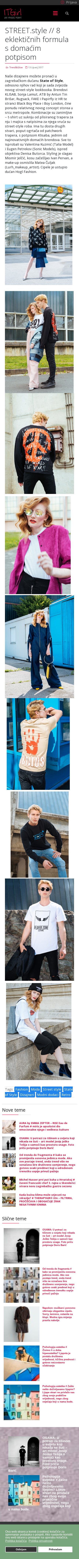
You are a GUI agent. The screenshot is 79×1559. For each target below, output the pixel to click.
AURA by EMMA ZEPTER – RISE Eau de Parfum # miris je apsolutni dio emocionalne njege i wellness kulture (44, 1126)
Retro (66, 1095)
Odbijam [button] (21, 1549)
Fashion (21, 1089)
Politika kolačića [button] (16, 1540)
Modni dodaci (47, 1095)
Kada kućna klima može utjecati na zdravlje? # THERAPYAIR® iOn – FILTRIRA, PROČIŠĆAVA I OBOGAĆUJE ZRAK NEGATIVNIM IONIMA (46, 1199)
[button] (68, 2)
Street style (52, 1089)
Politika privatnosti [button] (41, 1540)
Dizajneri (27, 1095)
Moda (35, 1089)
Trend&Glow (16, 67)
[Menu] (55, 13)
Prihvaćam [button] (55, 1549)
